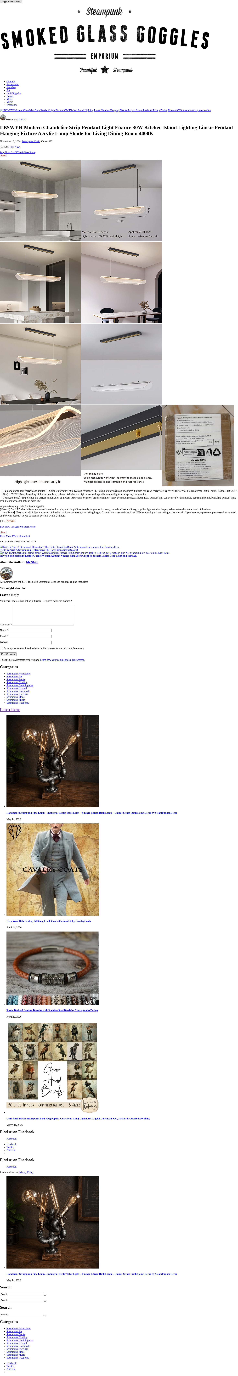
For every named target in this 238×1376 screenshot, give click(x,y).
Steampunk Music (15, 699)
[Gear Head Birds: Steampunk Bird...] (52, 1112)
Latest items (10, 710)
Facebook (11, 1138)
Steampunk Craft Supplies (19, 685)
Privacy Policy (26, 1172)
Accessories (12, 84)
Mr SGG (21, 119)
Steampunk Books (15, 679)
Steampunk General (16, 688)
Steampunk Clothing (17, 682)
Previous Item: (59, 548)
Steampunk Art (14, 676)
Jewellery (11, 87)
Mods (9, 99)
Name (4, 630)
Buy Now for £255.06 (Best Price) (17, 152)
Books (9, 96)
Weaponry (11, 104)
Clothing (10, 81)
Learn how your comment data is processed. (62, 659)
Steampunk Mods (31, 141)
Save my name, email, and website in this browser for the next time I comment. (44, 648)
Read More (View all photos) (15, 536)
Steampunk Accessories (18, 673)
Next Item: (84, 554)
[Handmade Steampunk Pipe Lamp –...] (52, 806)
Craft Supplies (13, 93)
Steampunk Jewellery (17, 694)
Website (4, 642)
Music (9, 102)
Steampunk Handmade (18, 691)
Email (4, 636)
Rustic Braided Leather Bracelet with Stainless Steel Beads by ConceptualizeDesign (52, 1010)
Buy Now (15, 147)
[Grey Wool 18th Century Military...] (52, 914)
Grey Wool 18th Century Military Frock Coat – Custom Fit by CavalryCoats (48, 921)
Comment (6, 624)
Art (8, 90)
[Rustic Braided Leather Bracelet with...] (52, 1004)
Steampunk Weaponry (17, 702)
